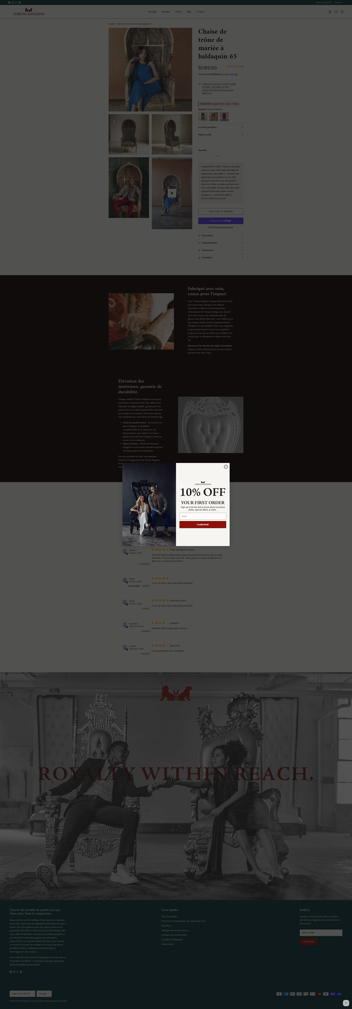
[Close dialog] (226, 466)
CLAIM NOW (203, 524)
